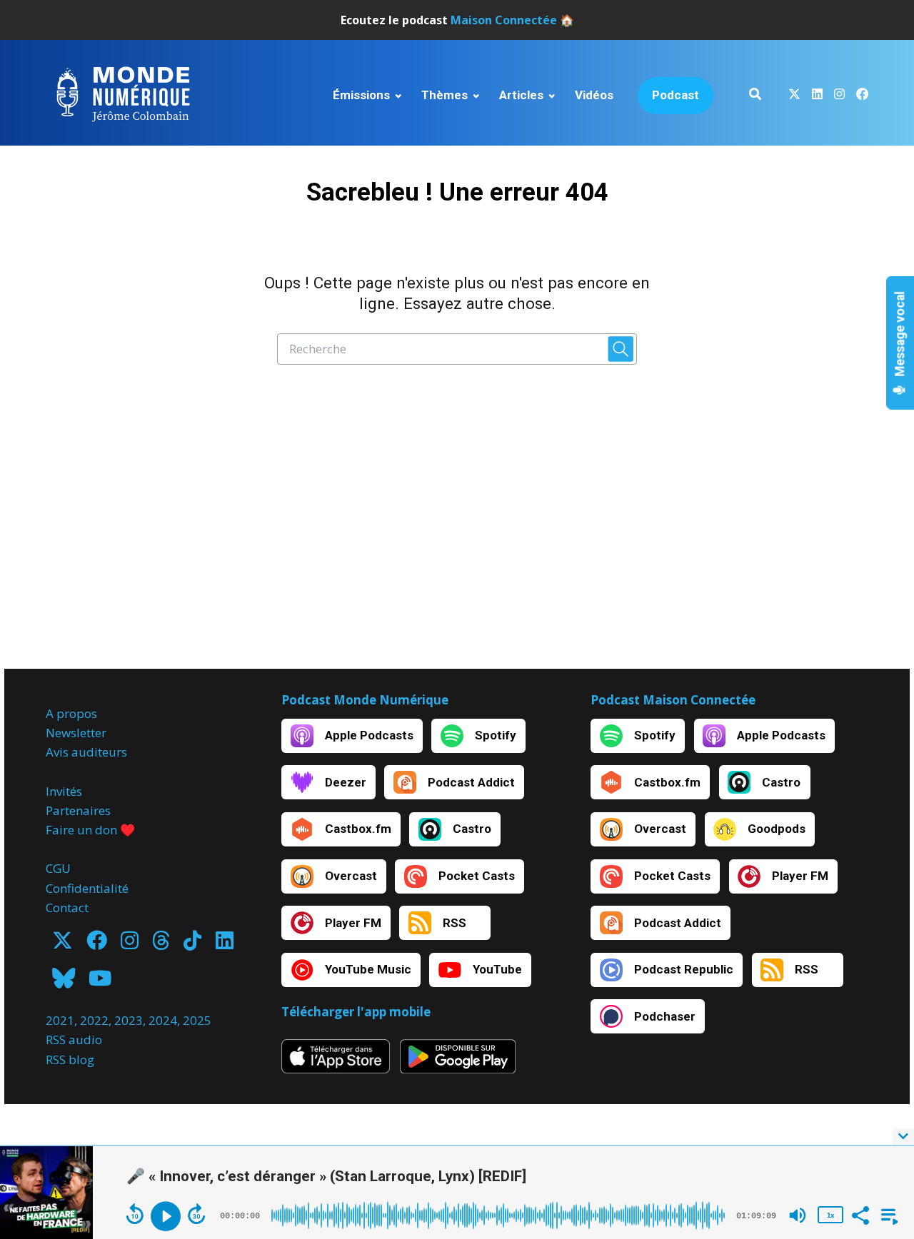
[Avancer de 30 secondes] (196, 1214)
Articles (521, 95)
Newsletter (76, 732)
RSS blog (70, 1059)
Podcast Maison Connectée (673, 700)
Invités (64, 791)
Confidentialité (87, 888)
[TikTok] (192, 944)
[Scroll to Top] (880, 1079)
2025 (197, 1020)
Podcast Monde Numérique (364, 700)
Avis (57, 752)
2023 (128, 1020)
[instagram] (839, 96)
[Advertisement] (457, 532)
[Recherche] (755, 96)
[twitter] (794, 96)
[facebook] (859, 96)
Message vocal (900, 335)
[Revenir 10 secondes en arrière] (135, 1214)
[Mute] (797, 1215)
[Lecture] (166, 1216)
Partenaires (78, 810)
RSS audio (74, 1039)
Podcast (675, 95)
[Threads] (161, 944)
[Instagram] (130, 944)
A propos (71, 713)
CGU (58, 868)
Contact (67, 907)
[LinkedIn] (224, 944)
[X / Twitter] (62, 944)
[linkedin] (817, 96)
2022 (94, 1020)
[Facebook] (96, 944)
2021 (60, 1020)
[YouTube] (100, 982)
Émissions (361, 95)
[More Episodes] (887, 1214)
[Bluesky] (63, 982)
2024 (163, 1020)
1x (830, 1215)
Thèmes (444, 95)
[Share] (859, 1214)
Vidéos (594, 95)
